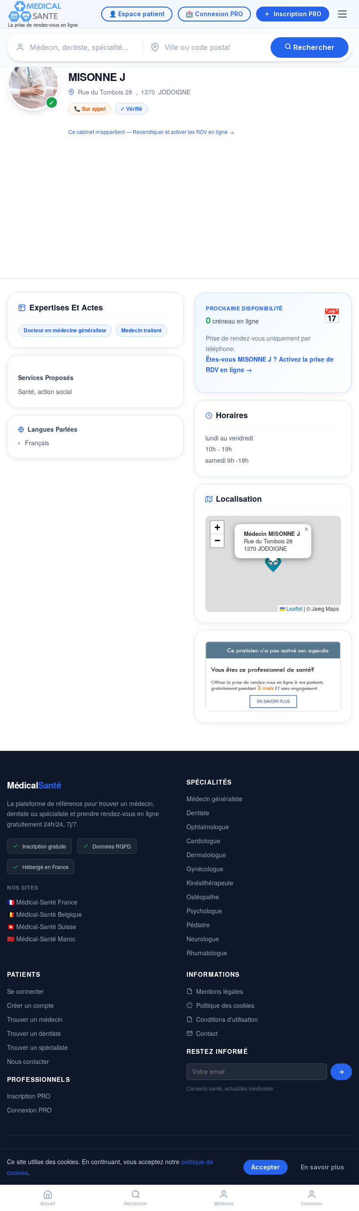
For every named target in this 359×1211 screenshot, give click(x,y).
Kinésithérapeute (210, 882)
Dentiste (198, 812)
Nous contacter (28, 1061)
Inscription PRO (297, 14)
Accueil (47, 1203)
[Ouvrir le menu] (343, 14)
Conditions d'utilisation (227, 1019)
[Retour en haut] (342, 1175)
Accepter (265, 1167)
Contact (207, 1033)
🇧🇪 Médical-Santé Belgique (44, 914)
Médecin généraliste (215, 798)
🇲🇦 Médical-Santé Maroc (41, 938)
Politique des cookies (225, 1005)
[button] (273, 564)
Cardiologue (203, 840)
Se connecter (25, 991)
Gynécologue (205, 868)
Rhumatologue (207, 952)
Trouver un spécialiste (37, 1047)
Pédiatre (198, 924)
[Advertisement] (179, 202)
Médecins (223, 1203)
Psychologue (204, 910)
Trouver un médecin (35, 1019)
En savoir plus (322, 1167)
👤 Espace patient (137, 14)
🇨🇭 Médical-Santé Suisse (41, 926)
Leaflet (294, 608)
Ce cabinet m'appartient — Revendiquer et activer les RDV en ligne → (151, 131)
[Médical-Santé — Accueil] (43, 14)
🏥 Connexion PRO (214, 14)
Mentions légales (219, 991)
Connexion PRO (29, 1109)
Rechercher (313, 47)
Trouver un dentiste (34, 1033)
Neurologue (203, 938)
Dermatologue (206, 854)
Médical (34, 784)
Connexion (312, 1203)
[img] (273, 564)
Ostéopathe (203, 896)
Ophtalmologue (208, 826)
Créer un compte (30, 1005)
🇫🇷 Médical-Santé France (42, 902)
